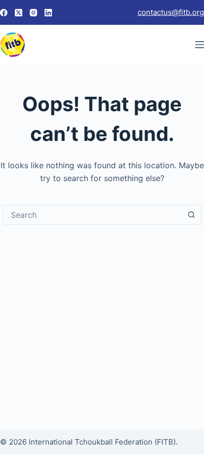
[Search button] (191, 214)
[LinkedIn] (48, 12)
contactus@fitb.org (171, 12)
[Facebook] (3, 12)
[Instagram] (33, 12)
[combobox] (92, 215)
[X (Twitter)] (18, 12)
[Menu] (199, 44)
